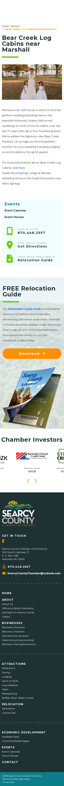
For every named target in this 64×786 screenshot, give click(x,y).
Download (30, 354)
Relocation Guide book (24, 308)
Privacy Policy (8, 782)
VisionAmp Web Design (20, 779)
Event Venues (11, 26)
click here (18, 167)
